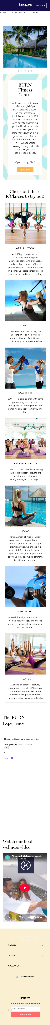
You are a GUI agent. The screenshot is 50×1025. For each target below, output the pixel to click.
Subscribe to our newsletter (25, 1003)
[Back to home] (26, 5)
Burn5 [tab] (31, 71)
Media (19, 936)
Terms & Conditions (18, 938)
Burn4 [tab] (28, 71)
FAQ (25, 936)
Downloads (25, 940)
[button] (4, 5)
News (12, 936)
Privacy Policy (35, 938)
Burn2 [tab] (21, 71)
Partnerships (34, 936)
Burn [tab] (18, 71)
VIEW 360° (25, 169)
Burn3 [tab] (25, 71)
